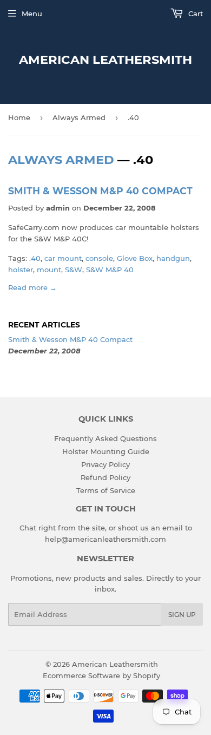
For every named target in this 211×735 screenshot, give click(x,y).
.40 (35, 258)
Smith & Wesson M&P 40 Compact (100, 190)
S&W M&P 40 (110, 269)
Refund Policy (105, 477)
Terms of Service (105, 490)
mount (49, 269)
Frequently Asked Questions (105, 438)
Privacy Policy (105, 464)
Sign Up (182, 615)
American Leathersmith (105, 59)
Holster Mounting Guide (105, 451)
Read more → (32, 287)
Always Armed (79, 117)
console (99, 258)
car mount (63, 258)
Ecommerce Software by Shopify (101, 675)
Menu (32, 13)
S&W (73, 269)
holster (20, 269)
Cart (194, 13)
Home (19, 117)
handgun (173, 258)
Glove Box (135, 258)
